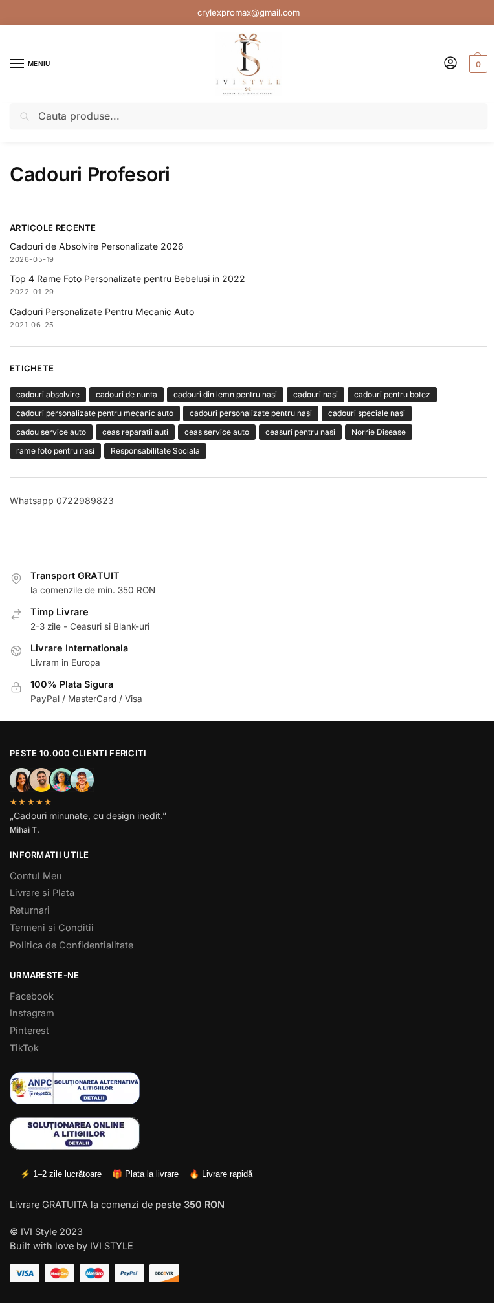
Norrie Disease (378, 432)
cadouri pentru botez (392, 394)
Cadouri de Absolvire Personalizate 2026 (97, 246)
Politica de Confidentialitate (71, 945)
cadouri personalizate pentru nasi (251, 413)
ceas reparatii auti (135, 432)
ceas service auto (216, 432)
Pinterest (29, 1030)
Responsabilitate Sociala (155, 450)
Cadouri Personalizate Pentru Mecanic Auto (102, 311)
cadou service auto (51, 432)
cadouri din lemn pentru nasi (225, 394)
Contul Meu (36, 876)
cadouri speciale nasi (366, 413)
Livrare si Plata (42, 893)
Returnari (30, 910)
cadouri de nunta (126, 394)
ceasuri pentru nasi (300, 432)
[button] (476, 64)
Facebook (32, 996)
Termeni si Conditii (52, 928)
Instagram (32, 1013)
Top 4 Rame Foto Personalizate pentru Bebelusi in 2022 (127, 278)
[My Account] (450, 63)
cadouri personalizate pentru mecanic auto (94, 413)
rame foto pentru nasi (55, 450)
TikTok (24, 1048)
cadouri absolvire (48, 394)
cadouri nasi (315, 394)
